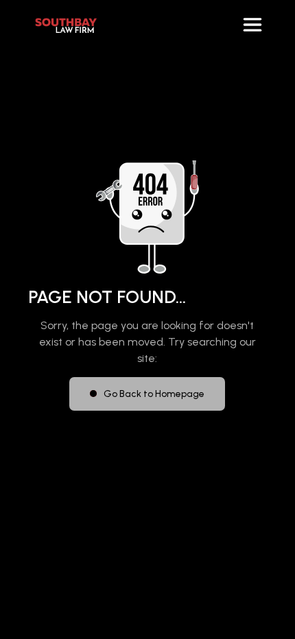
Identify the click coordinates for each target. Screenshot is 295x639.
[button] (252, 24)
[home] (62, 24)
